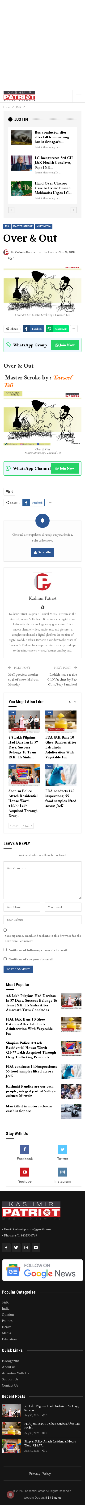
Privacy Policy (40, 1473)
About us (8, 1367)
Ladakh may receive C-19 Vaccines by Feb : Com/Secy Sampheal (62, 679)
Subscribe (44, 552)
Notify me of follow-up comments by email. (38, 950)
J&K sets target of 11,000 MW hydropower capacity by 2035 (52, 190)
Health (7, 1327)
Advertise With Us (15, 1373)
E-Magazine (11, 1361)
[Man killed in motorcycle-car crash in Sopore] (71, 1111)
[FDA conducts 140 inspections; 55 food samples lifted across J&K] (60, 775)
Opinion (8, 1314)
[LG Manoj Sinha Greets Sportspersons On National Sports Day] (21, 137)
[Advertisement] (42, 44)
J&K (7, 226)
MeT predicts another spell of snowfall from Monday (23, 679)
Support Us (10, 1379)
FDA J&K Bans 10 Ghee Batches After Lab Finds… (52, 1425)
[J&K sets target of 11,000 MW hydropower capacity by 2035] (21, 188)
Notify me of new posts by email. (30, 959)
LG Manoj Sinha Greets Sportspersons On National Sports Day (53, 137)
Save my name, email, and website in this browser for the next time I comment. (43, 938)
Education (9, 1339)
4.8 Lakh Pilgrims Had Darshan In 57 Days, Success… (51, 1408)
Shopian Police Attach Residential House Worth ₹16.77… (50, 1443)
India (5, 1308)
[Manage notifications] (10, 1494)
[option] (42, 167)
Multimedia (44, 226)
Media (6, 1333)
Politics (7, 1321)
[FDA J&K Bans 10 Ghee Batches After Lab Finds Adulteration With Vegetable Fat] (60, 721)
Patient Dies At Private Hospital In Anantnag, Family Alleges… (53, 162)
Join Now (67, 345)
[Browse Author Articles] (42, 581)
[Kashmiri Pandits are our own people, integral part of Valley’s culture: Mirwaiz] (71, 1091)
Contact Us (10, 1385)
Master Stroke (23, 226)
